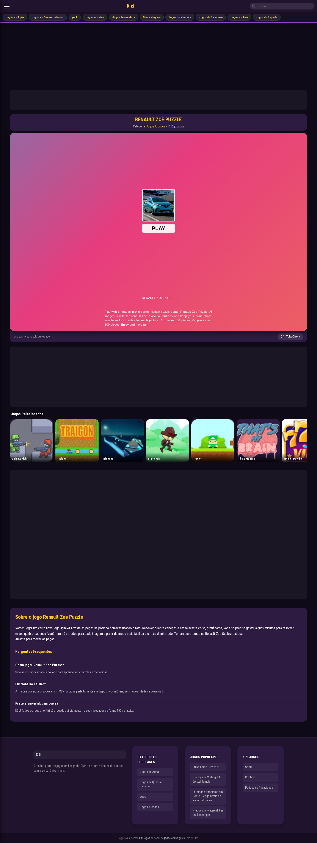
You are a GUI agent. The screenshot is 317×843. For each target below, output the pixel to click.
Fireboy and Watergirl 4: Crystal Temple (207, 779)
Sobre (249, 767)
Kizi (130, 6)
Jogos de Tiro (239, 17)
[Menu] (7, 7)
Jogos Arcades (95, 17)
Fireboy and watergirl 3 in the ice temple (208, 812)
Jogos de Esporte (266, 17)
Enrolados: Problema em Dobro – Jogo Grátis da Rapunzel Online (208, 796)
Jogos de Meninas (180, 17)
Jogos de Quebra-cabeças (48, 17)
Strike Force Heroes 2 (206, 767)
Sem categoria (151, 17)
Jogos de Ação (15, 17)
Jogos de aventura (123, 17)
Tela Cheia (293, 336)
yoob (75, 17)
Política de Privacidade (259, 787)
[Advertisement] (158, 55)
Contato (250, 777)
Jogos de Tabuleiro (211, 17)
